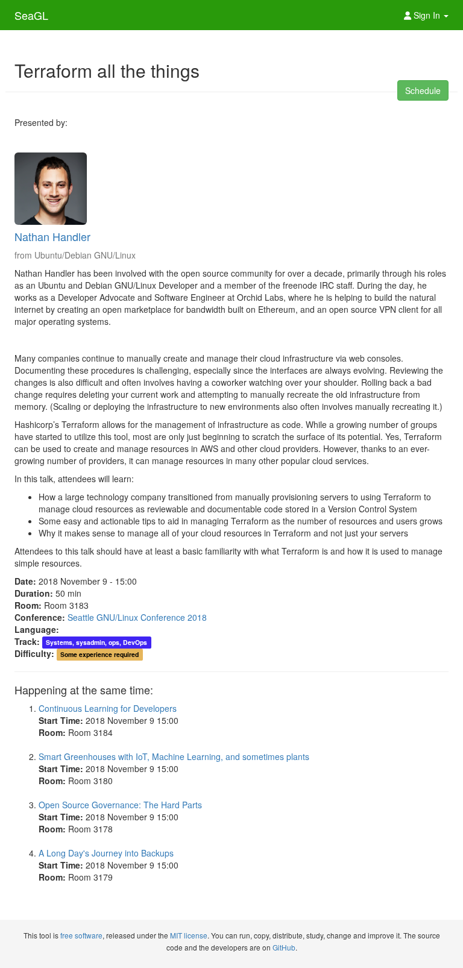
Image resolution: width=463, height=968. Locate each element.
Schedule (423, 90)
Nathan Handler (52, 236)
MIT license (188, 935)
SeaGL (31, 15)
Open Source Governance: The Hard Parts (120, 805)
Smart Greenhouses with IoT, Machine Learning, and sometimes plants (174, 756)
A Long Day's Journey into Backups (106, 853)
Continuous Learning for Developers (108, 708)
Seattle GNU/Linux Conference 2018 (137, 617)
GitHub (283, 947)
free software (81, 935)
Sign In (427, 15)
